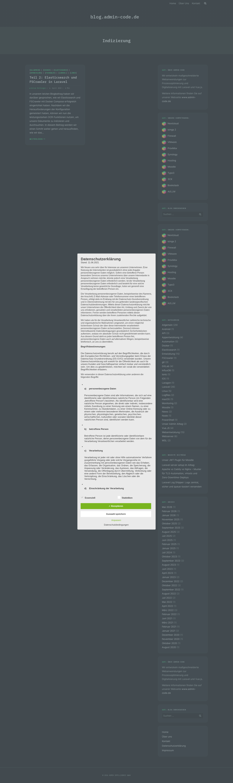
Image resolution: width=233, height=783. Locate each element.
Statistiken (127, 498)
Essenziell (90, 498)
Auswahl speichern (116, 514)
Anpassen (116, 520)
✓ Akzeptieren (116, 506)
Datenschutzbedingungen (116, 525)
